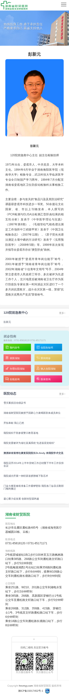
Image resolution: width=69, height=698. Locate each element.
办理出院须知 (17, 368)
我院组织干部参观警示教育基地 (21, 433)
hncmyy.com (26, 685)
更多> (62, 394)
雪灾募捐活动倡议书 (15, 402)
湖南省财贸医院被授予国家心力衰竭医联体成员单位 (32, 412)
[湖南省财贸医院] (14, 5)
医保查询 (46, 379)
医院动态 (10, 393)
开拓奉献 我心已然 (14, 422)
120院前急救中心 (16, 312)
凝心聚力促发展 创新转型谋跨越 (21, 498)
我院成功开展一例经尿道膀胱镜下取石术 (26, 475)
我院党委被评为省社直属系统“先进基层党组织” (29, 443)
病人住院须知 (48, 368)
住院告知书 (47, 347)
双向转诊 (46, 358)
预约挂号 (15, 347)
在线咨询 (15, 379)
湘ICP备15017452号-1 (30, 690)
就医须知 (15, 358)
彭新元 (7, 322)
